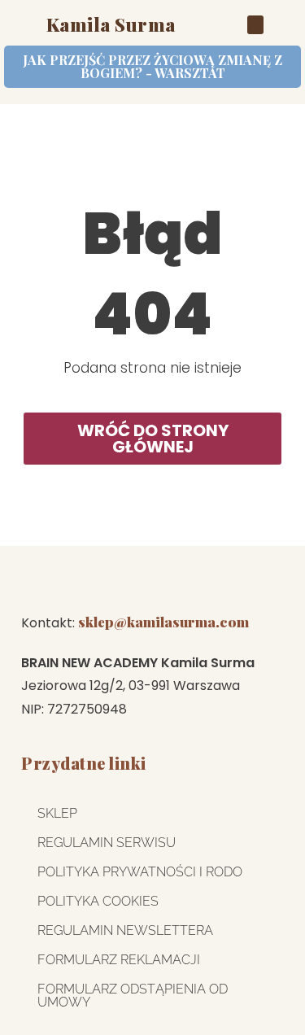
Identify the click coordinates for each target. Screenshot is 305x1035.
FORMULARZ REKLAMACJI (118, 959)
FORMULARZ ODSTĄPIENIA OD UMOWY (132, 995)
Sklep (57, 813)
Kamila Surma (111, 24)
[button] (255, 24)
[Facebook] (240, 579)
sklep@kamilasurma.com (163, 622)
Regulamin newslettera (125, 930)
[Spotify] (123, 579)
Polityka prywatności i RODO (139, 872)
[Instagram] (64, 579)
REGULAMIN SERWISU (106, 842)
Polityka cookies (98, 901)
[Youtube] (182, 579)
